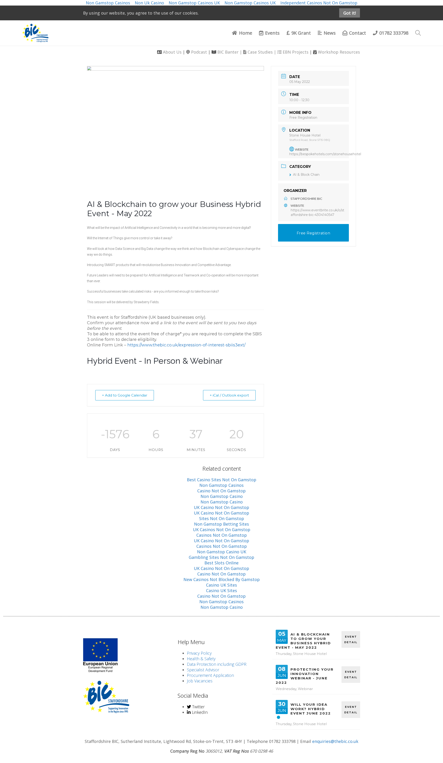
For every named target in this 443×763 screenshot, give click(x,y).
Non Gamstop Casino (222, 496)
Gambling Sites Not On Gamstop (221, 557)
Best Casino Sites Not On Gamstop (221, 479)
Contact (357, 33)
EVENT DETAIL (350, 639)
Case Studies (260, 52)
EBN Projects (295, 52)
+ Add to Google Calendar (124, 395)
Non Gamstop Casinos (221, 485)
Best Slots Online (221, 563)
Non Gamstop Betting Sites (221, 524)
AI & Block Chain (306, 175)
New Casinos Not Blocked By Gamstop (221, 579)
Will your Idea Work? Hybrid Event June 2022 (310, 708)
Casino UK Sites (221, 585)
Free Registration (303, 117)
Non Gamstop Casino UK (221, 551)
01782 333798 (393, 33)
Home (245, 33)
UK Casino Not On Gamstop (221, 507)
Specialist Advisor (203, 669)
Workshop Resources (339, 52)
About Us (172, 52)
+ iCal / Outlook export (229, 395)
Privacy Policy (199, 653)
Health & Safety (201, 658)
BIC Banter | (230, 52)
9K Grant (301, 33)
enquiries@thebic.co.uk (335, 741)
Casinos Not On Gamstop (221, 535)
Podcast (199, 52)
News (330, 33)
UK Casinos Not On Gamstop (221, 529)
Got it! (349, 13)
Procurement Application (210, 675)
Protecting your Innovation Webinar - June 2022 (305, 676)
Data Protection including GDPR (216, 664)
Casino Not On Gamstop (221, 491)
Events (272, 33)
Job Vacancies (200, 681)
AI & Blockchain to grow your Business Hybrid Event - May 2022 (303, 641)
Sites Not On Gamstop (221, 518)
